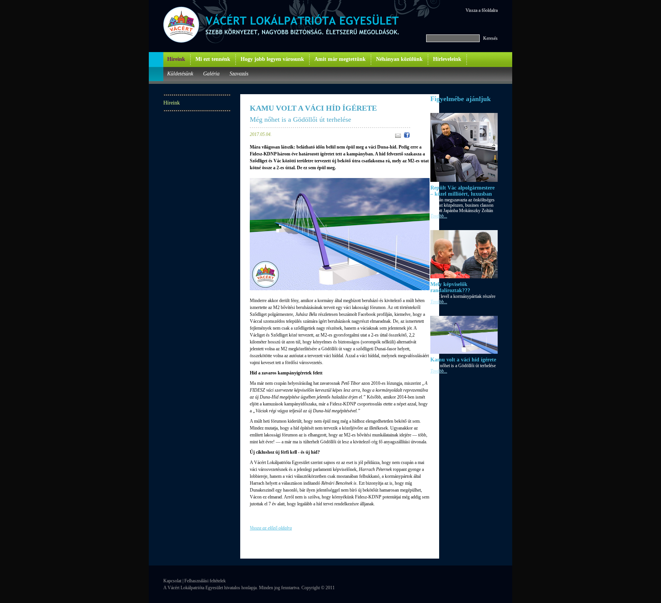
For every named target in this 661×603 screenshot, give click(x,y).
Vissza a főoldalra (482, 10)
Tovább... (438, 216)
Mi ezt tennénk (212, 59)
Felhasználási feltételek (205, 580)
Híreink (176, 59)
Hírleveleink (447, 59)
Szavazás (239, 74)
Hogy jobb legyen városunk (272, 59)
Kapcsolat (172, 580)
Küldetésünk (180, 74)
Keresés (490, 38)
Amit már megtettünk (340, 59)
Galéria (211, 74)
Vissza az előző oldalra (271, 528)
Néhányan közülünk (399, 59)
